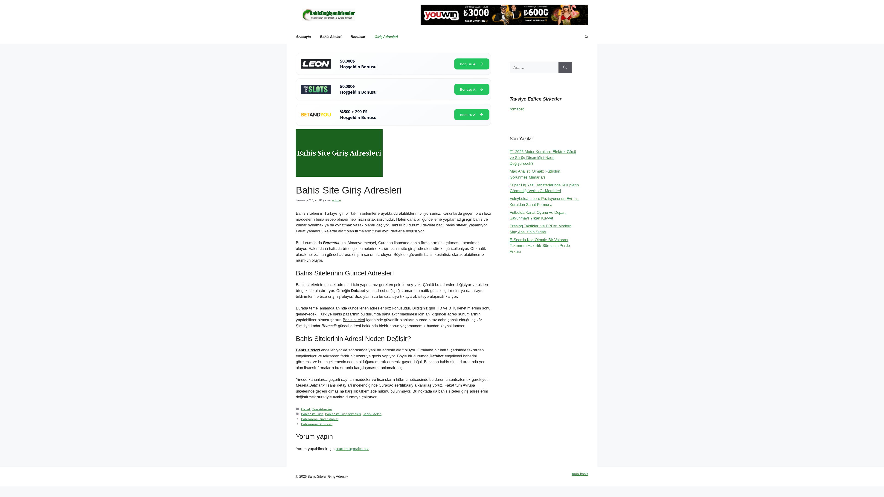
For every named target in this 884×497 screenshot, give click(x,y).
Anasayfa (303, 37)
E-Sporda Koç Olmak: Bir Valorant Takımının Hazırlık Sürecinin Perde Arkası (540, 246)
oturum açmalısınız (352, 449)
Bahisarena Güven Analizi (319, 419)
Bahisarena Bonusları (316, 424)
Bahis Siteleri (330, 37)
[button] (586, 37)
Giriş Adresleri (386, 37)
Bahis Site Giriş (312, 414)
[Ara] (565, 67)
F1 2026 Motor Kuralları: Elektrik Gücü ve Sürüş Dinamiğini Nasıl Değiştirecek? (543, 158)
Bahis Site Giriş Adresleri (343, 414)
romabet (517, 109)
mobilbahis (580, 474)
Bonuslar (358, 37)
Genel (305, 409)
